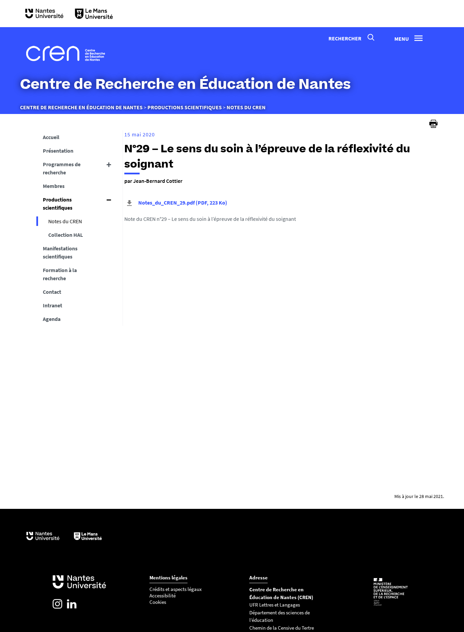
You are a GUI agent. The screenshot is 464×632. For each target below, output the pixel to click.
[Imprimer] (433, 124)
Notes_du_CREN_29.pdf (182, 202)
